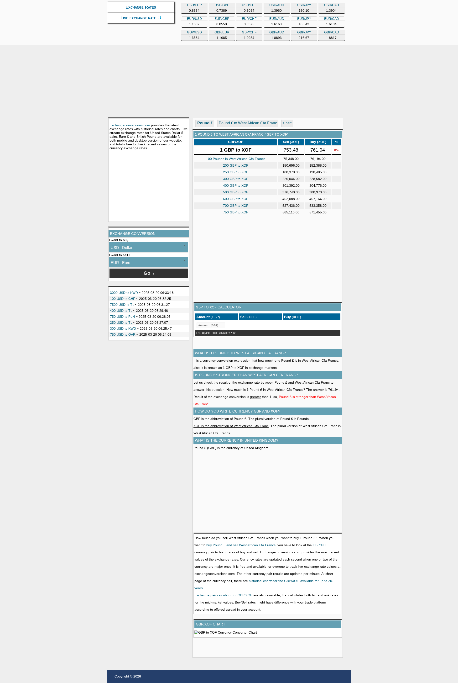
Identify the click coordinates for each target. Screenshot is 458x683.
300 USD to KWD (123, 328)
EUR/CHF (249, 19)
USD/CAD (331, 5)
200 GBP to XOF (235, 165)
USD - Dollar (121, 248)
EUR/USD (194, 19)
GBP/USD (194, 32)
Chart (287, 123)
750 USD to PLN (122, 316)
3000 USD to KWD (124, 293)
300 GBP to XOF (235, 179)
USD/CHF (249, 5)
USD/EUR (194, 5)
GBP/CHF (249, 32)
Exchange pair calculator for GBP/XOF (223, 595)
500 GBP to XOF (235, 192)
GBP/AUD (276, 32)
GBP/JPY (304, 32)
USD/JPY (304, 5)
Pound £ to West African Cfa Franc (248, 123)
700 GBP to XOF (235, 205)
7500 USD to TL (122, 305)
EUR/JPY (304, 19)
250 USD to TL (121, 322)
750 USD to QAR (122, 334)
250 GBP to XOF (235, 172)
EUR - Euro (120, 263)
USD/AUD (276, 5)
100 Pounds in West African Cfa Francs (235, 159)
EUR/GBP (221, 19)
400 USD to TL (121, 310)
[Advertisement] (229, 81)
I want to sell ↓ (119, 255)
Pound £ (205, 123)
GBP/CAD (331, 32)
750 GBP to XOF (235, 212)
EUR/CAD (331, 19)
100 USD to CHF (122, 299)
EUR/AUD (276, 19)
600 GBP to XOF (235, 199)
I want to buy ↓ (120, 240)
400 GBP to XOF (235, 185)
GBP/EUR (221, 32)
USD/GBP (221, 5)
